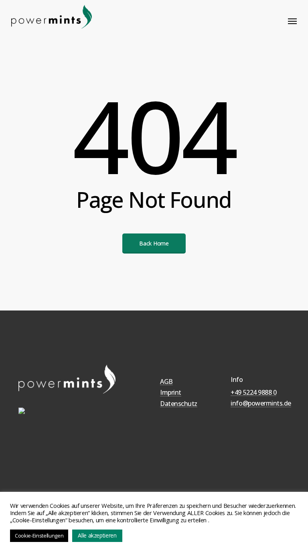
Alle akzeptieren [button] (97, 535)
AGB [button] (166, 382)
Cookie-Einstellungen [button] (39, 535)
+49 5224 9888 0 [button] (253, 392)
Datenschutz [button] (178, 404)
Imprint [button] (170, 392)
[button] (292, 21)
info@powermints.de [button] (261, 403)
